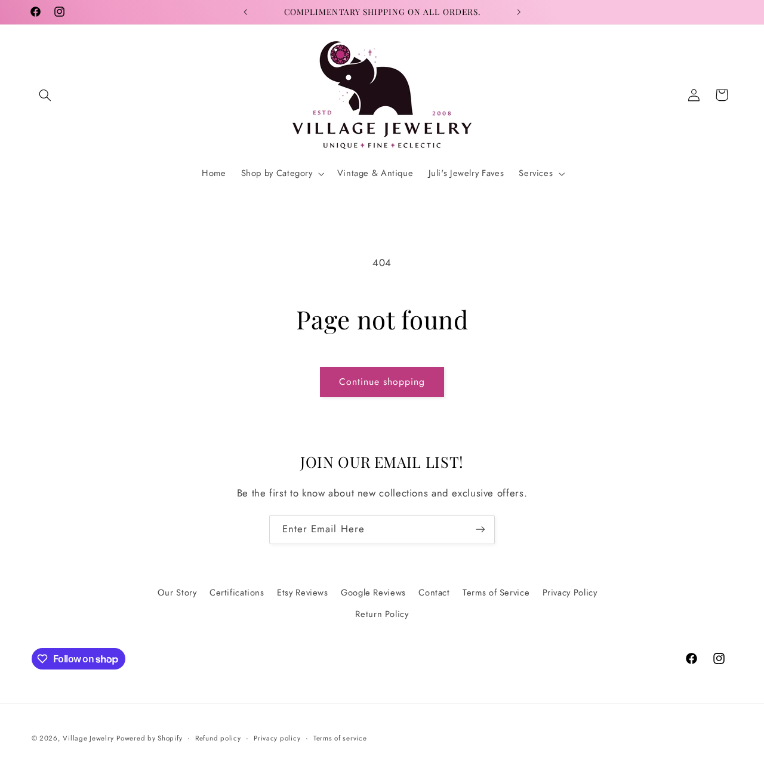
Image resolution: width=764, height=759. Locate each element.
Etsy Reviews (302, 592)
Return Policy (381, 614)
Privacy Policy (570, 592)
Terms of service (340, 738)
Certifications (237, 592)
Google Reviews (373, 592)
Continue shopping (382, 381)
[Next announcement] (519, 12)
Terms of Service (496, 592)
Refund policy (218, 738)
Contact (433, 592)
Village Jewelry (88, 738)
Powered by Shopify (149, 738)
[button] (45, 95)
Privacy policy (277, 738)
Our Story (177, 592)
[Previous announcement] (245, 12)
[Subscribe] (480, 529)
